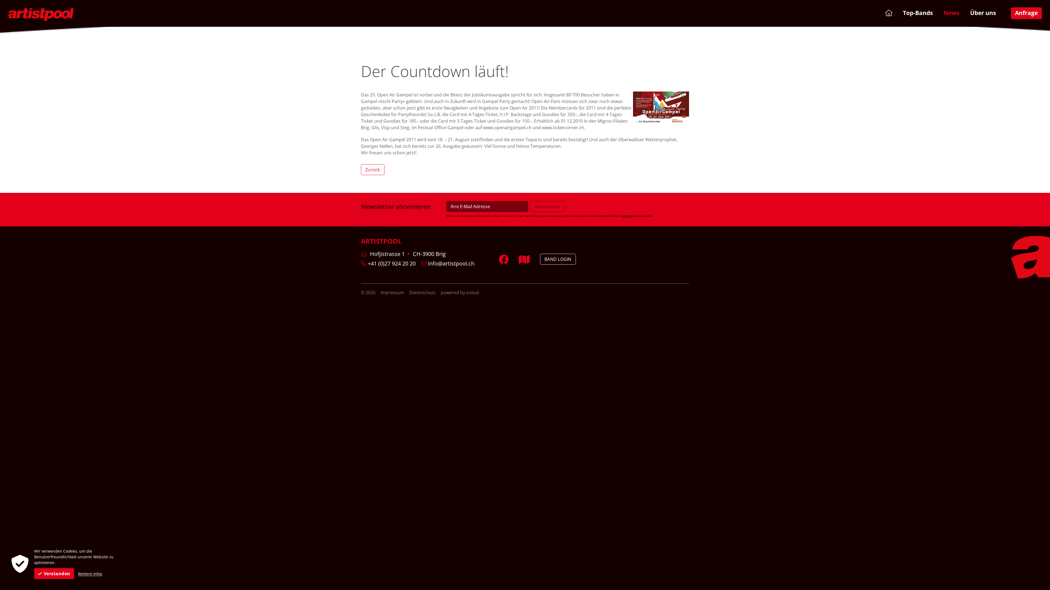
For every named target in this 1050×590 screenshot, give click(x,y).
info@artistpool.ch (450, 263)
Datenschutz (423, 293)
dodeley (627, 216)
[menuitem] (888, 12)
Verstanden (57, 574)
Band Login (557, 259)
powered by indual (460, 293)
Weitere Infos (90, 573)
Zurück (372, 170)
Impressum (393, 293)
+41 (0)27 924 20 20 (391, 263)
